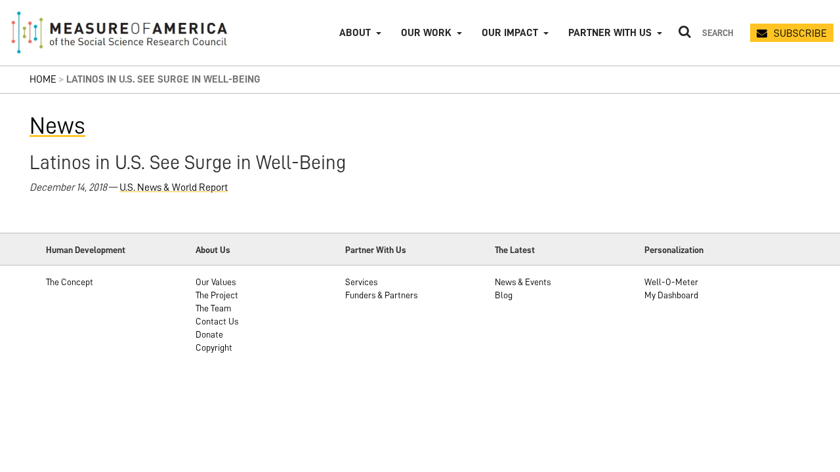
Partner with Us (610, 33)
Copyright (214, 347)
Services (361, 281)
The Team (214, 308)
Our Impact (510, 33)
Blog (504, 295)
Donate (209, 334)
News (57, 126)
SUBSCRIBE (800, 33)
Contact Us (217, 321)
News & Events (523, 281)
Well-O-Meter (671, 281)
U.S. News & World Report (173, 187)
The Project (217, 295)
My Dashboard (671, 295)
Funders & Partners (381, 295)
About (355, 33)
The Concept (69, 281)
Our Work (426, 33)
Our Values (216, 281)
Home (43, 79)
